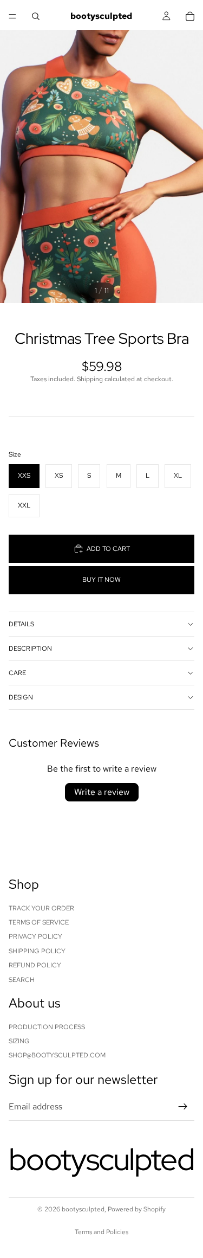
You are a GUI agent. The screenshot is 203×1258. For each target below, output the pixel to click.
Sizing (19, 1041)
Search (22, 979)
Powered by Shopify (137, 1209)
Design (21, 697)
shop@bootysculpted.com (57, 1055)
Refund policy (35, 965)
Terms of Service (39, 922)
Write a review (101, 792)
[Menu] (12, 16)
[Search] (36, 16)
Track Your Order (41, 908)
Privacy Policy (35, 936)
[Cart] (190, 16)
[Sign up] (183, 1106)
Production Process (47, 1027)
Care (17, 673)
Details (21, 624)
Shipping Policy (37, 951)
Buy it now (101, 579)
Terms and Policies (101, 1232)
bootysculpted (83, 1209)
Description (30, 648)
